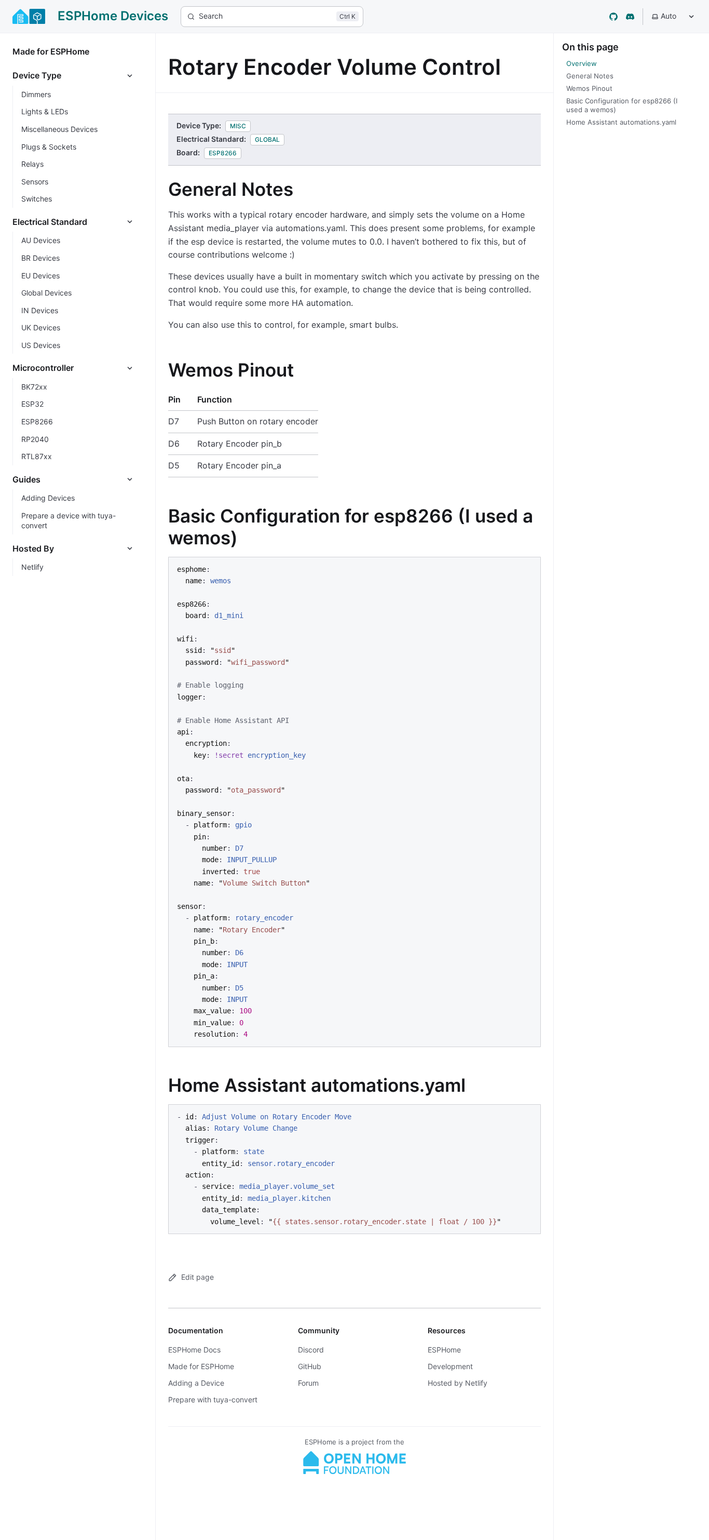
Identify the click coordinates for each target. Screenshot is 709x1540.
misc (238, 126)
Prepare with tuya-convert (212, 1399)
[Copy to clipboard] (528, 568)
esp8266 (223, 153)
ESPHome (444, 1349)
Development (450, 1366)
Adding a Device (196, 1382)
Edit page (197, 1277)
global (267, 139)
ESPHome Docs (194, 1349)
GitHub (309, 1366)
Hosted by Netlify (457, 1382)
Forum (308, 1382)
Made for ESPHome (201, 1366)
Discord (311, 1349)
